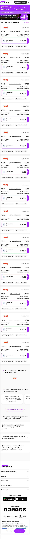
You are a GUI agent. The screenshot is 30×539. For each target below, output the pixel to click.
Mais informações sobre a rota (15, 409)
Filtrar (27, 22)
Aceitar (19, 531)
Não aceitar (9, 531)
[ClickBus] (4, 2)
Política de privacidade (21, 528)
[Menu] (29, 2)
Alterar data (25, 12)
